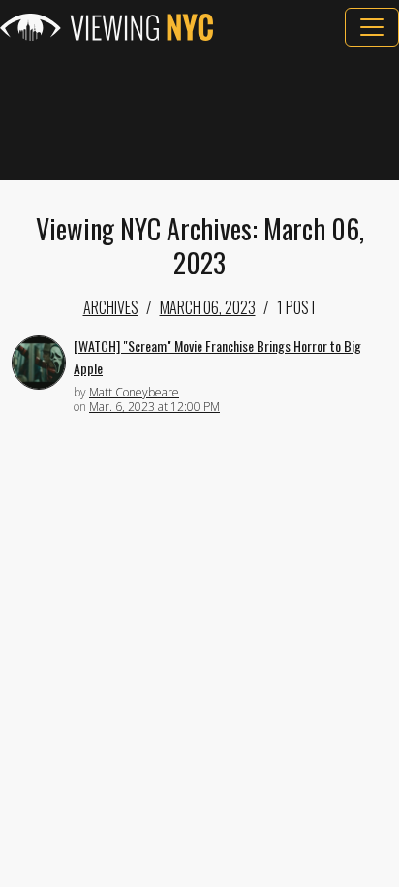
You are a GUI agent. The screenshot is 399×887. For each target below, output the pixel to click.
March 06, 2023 (208, 307)
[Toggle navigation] (372, 27)
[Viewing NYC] (106, 27)
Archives (110, 307)
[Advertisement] (199, 113)
